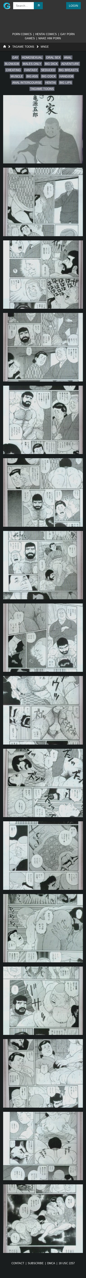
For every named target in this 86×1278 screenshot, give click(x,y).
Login (73, 5)
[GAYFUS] (6, 5)
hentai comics (46, 34)
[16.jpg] (43, 1218)
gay (15, 57)
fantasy (30, 70)
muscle (17, 76)
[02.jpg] (43, 202)
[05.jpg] (43, 420)
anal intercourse (27, 82)
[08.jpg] (43, 637)
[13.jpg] (43, 1001)
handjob (66, 76)
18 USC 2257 (67, 1263)
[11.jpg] (43, 855)
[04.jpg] (43, 347)
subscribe (36, 1263)
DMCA (51, 1263)
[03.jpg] (43, 274)
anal (68, 57)
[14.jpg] (43, 1073)
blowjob (12, 63)
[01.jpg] (43, 129)
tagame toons (42, 89)
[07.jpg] (43, 565)
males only (32, 63)
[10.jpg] (43, 783)
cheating (13, 70)
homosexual (32, 57)
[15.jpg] (43, 1146)
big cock (49, 76)
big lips (65, 82)
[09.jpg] (43, 710)
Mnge (45, 46)
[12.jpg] (43, 928)
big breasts (68, 70)
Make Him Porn (49, 38)
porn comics (22, 34)
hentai (50, 82)
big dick (51, 63)
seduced (48, 70)
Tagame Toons (23, 46)
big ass (32, 76)
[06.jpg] (43, 492)
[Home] (4, 46)
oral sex (53, 57)
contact (17, 1263)
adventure (70, 63)
